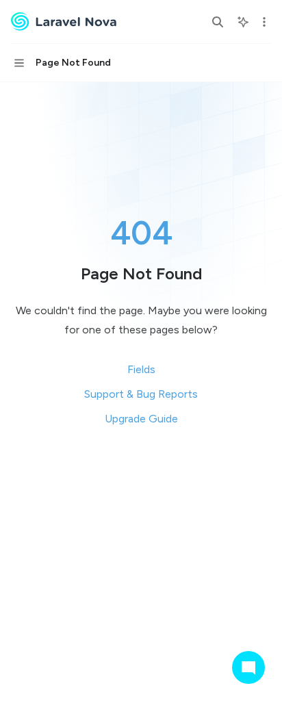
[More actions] (264, 21)
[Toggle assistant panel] (243, 22)
